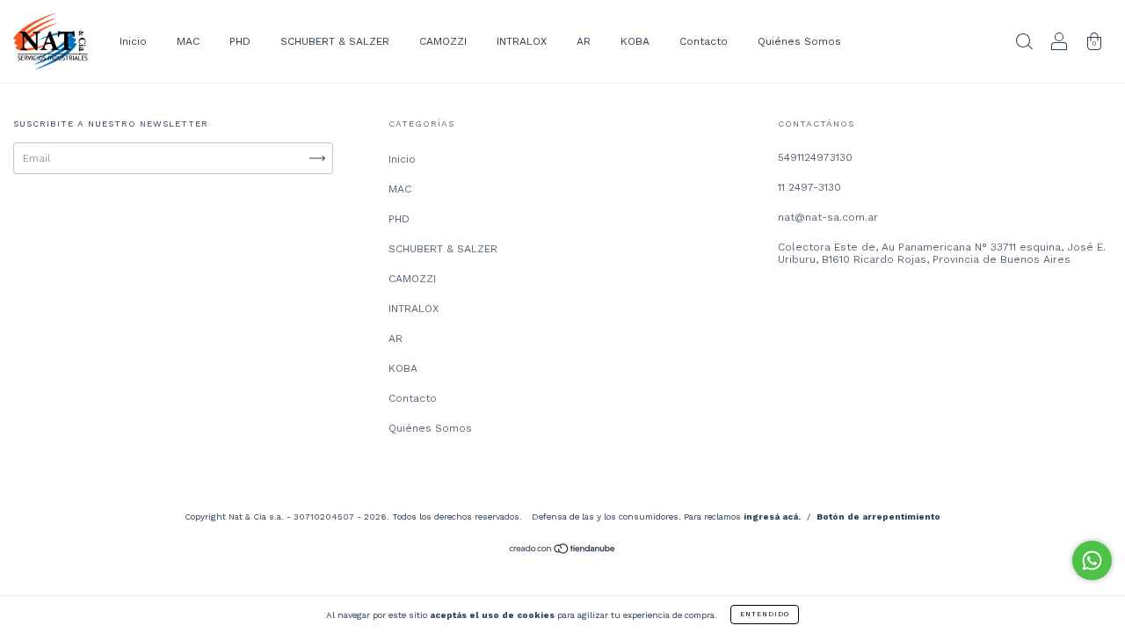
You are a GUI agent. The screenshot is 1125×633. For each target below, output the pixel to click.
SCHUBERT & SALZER (334, 41)
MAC (188, 41)
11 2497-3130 (809, 187)
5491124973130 (815, 157)
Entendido (764, 614)
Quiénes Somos (799, 41)
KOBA (635, 41)
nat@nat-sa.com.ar (828, 217)
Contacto (703, 41)
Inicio (133, 41)
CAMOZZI (443, 41)
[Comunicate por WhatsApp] (1092, 560)
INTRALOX (522, 41)
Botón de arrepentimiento (878, 516)
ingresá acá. (772, 516)
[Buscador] (1024, 44)
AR (584, 41)
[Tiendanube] (563, 551)
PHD (239, 41)
